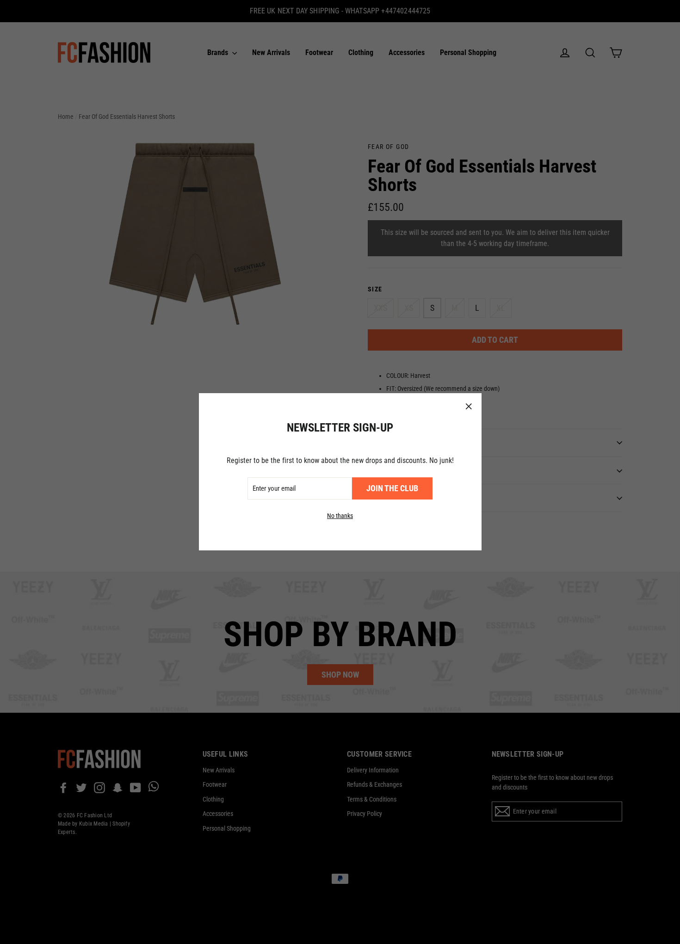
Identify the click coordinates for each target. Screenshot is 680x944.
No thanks (340, 516)
